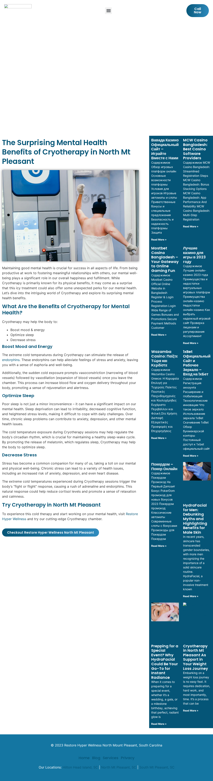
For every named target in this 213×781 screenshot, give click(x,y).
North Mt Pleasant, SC (118, 767)
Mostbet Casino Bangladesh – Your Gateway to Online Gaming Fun (165, 259)
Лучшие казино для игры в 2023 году (194, 254)
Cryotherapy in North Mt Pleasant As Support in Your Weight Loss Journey (195, 657)
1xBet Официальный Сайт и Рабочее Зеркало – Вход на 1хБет (197, 363)
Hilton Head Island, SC (80, 767)
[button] (108, 10)
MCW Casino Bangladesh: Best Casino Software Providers (195, 149)
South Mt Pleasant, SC (157, 767)
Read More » (159, 239)
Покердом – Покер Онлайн (164, 466)
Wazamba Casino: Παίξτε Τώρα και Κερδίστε (164, 358)
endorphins (11, 360)
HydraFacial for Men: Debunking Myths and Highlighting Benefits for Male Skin (195, 519)
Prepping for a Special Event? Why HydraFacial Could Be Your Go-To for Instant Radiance (164, 661)
